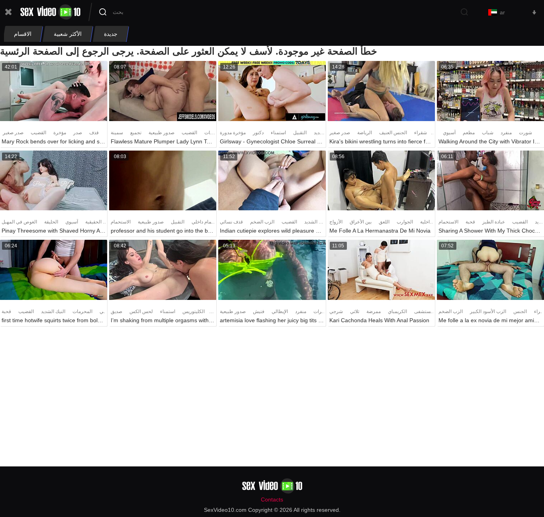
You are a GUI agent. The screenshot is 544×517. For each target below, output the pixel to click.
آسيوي (449, 132)
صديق (116, 311)
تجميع (135, 132)
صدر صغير (13, 132)
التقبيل (300, 132)
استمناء (278, 132)
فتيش (258, 311)
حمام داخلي (203, 222)
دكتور (258, 132)
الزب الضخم (262, 222)
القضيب (38, 132)
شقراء (420, 132)
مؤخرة (59, 132)
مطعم (469, 132)
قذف (94, 132)
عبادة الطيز (493, 222)
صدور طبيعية (161, 132)
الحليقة (51, 222)
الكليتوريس (193, 311)
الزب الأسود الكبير (488, 311)
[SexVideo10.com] (50, 12)
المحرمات (82, 311)
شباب (487, 132)
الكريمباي (397, 311)
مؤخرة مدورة (233, 132)
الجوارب (405, 222)
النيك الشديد (316, 222)
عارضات (212, 132)
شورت (525, 132)
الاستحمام (121, 222)
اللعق (384, 222)
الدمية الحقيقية (99, 222)
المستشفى (425, 311)
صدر (77, 132)
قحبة (470, 222)
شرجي (336, 311)
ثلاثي (354, 311)
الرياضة (364, 132)
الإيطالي (280, 311)
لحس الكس (141, 311)
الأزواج (335, 222)
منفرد (506, 132)
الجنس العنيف (393, 132)
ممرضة (373, 311)
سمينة (117, 132)
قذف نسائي (231, 222)
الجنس (520, 311)
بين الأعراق (361, 222)
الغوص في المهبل (19, 222)
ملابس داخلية (432, 222)
